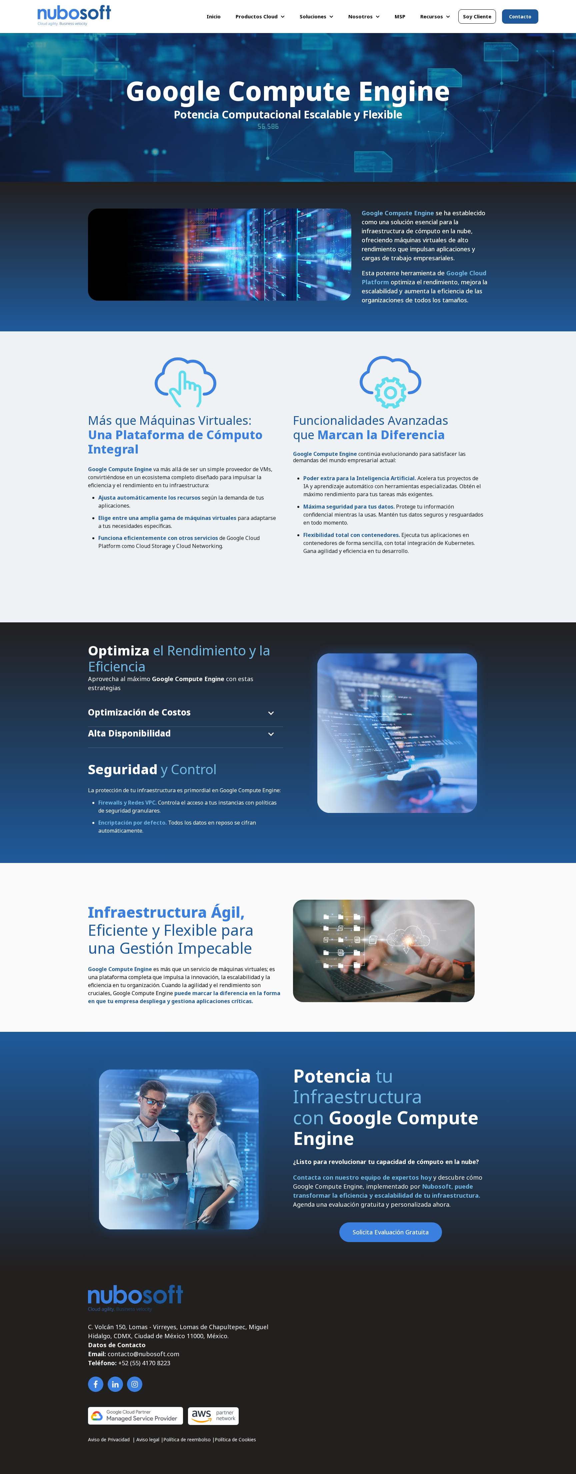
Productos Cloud (257, 16)
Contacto (520, 16)
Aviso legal (148, 1439)
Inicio (214, 16)
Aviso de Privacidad (109, 1439)
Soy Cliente (477, 16)
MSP (400, 16)
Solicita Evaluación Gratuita (391, 1232)
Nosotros (360, 16)
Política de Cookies (235, 1439)
